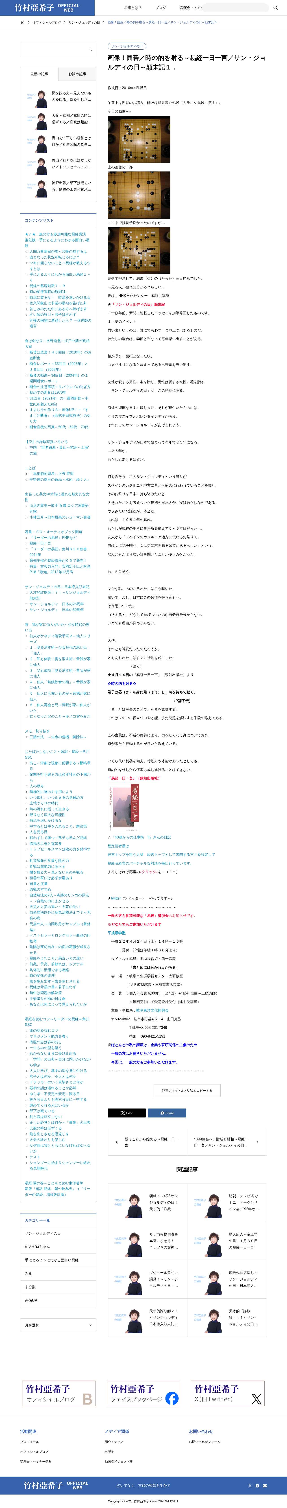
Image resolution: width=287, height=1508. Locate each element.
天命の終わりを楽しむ (47, 1139)
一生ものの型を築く (46, 1048)
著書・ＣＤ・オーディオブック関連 (53, 532)
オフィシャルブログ (34, 1451)
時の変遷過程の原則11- (48, 292)
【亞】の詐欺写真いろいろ (46, 442)
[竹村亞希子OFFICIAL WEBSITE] (47, 8)
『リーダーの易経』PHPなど (53, 538)
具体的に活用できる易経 (49, 970)
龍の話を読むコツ (44, 1030)
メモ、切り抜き (37, 731)
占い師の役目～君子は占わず (53, 314)
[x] (250, 1485)
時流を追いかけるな (46, 820)
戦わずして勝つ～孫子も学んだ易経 (58, 838)
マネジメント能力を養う (49, 1036)
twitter (116, 898)
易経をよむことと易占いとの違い (56, 958)
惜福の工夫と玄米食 (46, 843)
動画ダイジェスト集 (119, 1461)
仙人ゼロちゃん (37, 1247)
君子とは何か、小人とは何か (53, 1076)
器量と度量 (39, 884)
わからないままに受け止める (53, 1053)
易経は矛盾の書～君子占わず (53, 987)
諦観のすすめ (40, 889)
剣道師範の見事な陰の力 (49, 861)
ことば (30, 468)
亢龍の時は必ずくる (46, 1128)
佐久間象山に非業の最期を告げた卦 (58, 303)
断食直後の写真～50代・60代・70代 (59, 427)
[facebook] (257, 1486)
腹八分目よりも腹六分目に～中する (58, 1099)
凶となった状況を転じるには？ (55, 257)
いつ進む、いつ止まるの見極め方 (56, 797)
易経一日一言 (40, 543)
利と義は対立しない (46, 1117)
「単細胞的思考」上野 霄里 (52, 474)
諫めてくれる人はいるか (49, 1105)
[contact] (265, 1486)
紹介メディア (114, 1442)
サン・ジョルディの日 (127, 46)
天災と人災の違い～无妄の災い (55, 907)
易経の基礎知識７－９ (47, 286)
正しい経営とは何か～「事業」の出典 (60, 1122)
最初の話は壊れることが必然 (53, 1088)
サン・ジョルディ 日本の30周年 (57, 610)
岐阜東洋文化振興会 (152, 1010)
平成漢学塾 (117, 933)
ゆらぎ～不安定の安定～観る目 (55, 1094)
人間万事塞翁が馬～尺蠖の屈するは (58, 251)
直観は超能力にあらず (47, 866)
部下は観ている (42, 1111)
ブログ (160, 8)
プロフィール (29, 1442)
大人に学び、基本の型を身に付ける (58, 1071)
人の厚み (37, 786)
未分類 (30, 1287)
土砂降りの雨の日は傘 (47, 999)
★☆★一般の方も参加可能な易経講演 (55, 234)
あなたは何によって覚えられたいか (58, 1004)
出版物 (109, 1451)
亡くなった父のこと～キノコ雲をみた (60, 716)
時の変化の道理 (42, 975)
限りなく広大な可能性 (47, 815)
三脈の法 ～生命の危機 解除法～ (58, 737)
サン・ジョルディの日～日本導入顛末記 (57, 587)
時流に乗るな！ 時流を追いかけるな (60, 297)
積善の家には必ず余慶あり (51, 878)
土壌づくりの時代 (44, 803)
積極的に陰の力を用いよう (51, 792)
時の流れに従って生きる (49, 809)
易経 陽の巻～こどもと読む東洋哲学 (54, 1183)
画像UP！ (33, 1300)
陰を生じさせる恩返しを (49, 1134)
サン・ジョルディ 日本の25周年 (57, 604)
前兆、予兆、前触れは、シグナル (56, 964)
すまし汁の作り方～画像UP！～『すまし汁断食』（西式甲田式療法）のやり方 (60, 415)
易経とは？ (133, 8)
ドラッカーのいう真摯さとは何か (56, 1082)
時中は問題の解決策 (46, 993)
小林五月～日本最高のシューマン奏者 (60, 517)
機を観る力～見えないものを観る (56, 872)
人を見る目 (39, 832)
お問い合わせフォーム (204, 1442)
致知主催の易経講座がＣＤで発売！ (58, 560)
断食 (28, 1273)
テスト (35, 1157)
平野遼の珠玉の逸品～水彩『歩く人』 (60, 479)
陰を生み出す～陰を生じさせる (55, 981)
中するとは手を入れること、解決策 (58, 826)
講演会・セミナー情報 (197, 8)
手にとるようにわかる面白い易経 (52, 1260)
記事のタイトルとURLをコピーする (187, 1090)
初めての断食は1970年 (48, 392)
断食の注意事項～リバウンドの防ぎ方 (60, 387)
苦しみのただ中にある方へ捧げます (58, 309)
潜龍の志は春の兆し (46, 1042)
